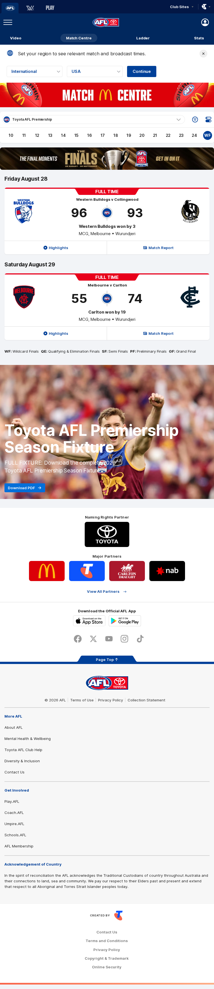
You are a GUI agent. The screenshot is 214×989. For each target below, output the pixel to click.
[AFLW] (30, 8)
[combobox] (34, 71)
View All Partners (103, 591)
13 (50, 135)
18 (115, 135)
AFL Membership (18, 846)
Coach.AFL (14, 812)
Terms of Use (82, 700)
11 (24, 135)
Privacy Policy (110, 700)
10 (11, 135)
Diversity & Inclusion (22, 761)
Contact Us (14, 772)
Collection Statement (146, 700)
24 (194, 135)
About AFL (13, 727)
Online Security (106, 967)
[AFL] (10, 8)
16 (89, 135)
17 (103, 135)
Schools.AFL (15, 835)
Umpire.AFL (14, 823)
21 (155, 135)
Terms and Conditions (107, 941)
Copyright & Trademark (107, 958)
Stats (199, 38)
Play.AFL (11, 801)
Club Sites (179, 6)
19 (129, 135)
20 (142, 135)
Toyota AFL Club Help (23, 749)
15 (76, 135)
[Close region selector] (203, 54)
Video (15, 38)
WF (207, 135)
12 (37, 135)
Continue (142, 71)
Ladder (143, 38)
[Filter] (195, 119)
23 (181, 135)
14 (63, 135)
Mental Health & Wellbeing (27, 738)
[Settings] (208, 119)
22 (168, 135)
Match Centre (79, 38)
